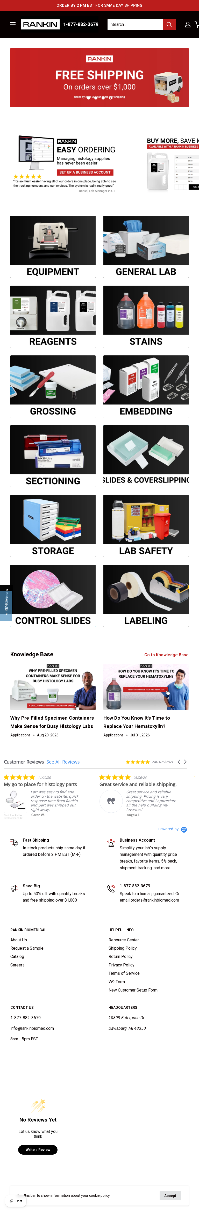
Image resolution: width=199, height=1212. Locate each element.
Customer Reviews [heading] (24, 762)
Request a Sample (27, 948)
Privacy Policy (121, 965)
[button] (179, 762)
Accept (170, 1196)
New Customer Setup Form (133, 990)
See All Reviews (63, 762)
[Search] (169, 24)
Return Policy (121, 956)
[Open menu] (13, 24)
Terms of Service (124, 973)
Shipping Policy (123, 948)
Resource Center (124, 939)
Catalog (17, 956)
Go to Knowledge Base (167, 654)
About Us (18, 939)
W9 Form (117, 981)
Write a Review (38, 1150)
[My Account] (187, 24)
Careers (17, 965)
